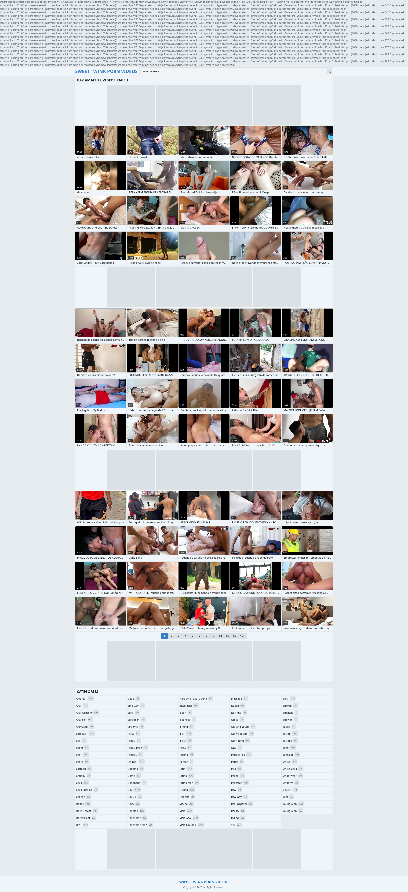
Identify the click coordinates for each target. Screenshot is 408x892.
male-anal (188, 818)
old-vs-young (242, 733)
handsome (137, 818)
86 (234, 635)
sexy (289, 698)
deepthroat (85, 818)
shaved (290, 705)
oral (236, 748)
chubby (83, 776)
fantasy (135, 755)
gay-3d (134, 797)
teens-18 (291, 755)
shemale (290, 712)
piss (236, 769)
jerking (186, 726)
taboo (289, 726)
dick (82, 825)
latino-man (188, 783)
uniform (290, 783)
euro (133, 712)
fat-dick (136, 762)
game (134, 776)
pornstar (239, 783)
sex (236, 825)
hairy (133, 804)
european (136, 719)
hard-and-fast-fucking (195, 698)
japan (185, 712)
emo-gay (136, 705)
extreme (135, 726)
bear (82, 755)
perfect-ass (241, 755)
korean (185, 762)
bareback (85, 733)
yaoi (288, 797)
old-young (240, 741)
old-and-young (243, 726)
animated (84, 726)
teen (289, 748)
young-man (293, 804)
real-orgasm (241, 804)
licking (186, 790)
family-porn (137, 748)
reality (237, 811)
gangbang (137, 783)
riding (237, 818)
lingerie (186, 797)
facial (134, 733)
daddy (83, 804)
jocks (185, 741)
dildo (133, 698)
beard (82, 762)
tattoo (290, 733)
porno (237, 776)
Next (242, 635)
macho (186, 804)
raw (236, 790)
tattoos (290, 741)
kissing (186, 755)
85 (227, 635)
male (185, 811)
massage (239, 698)
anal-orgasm (87, 712)
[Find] (329, 71)
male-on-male (191, 825)
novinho (239, 712)
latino (186, 776)
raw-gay (239, 797)
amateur (84, 698)
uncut (290, 762)
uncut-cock (292, 769)
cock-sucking (87, 790)
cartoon (83, 769)
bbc (81, 741)
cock (82, 783)
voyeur (290, 790)
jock (185, 733)
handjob (136, 811)
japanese (187, 719)
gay (134, 790)
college (83, 797)
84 (220, 635)
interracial (188, 705)
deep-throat (87, 811)
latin (185, 769)
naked (237, 705)
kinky (185, 748)
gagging (135, 769)
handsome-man (140, 825)
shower (290, 719)
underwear (292, 776)
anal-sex (84, 719)
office (237, 719)
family (134, 741)
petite (237, 762)
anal (82, 705)
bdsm (82, 748)
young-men (292, 811)
